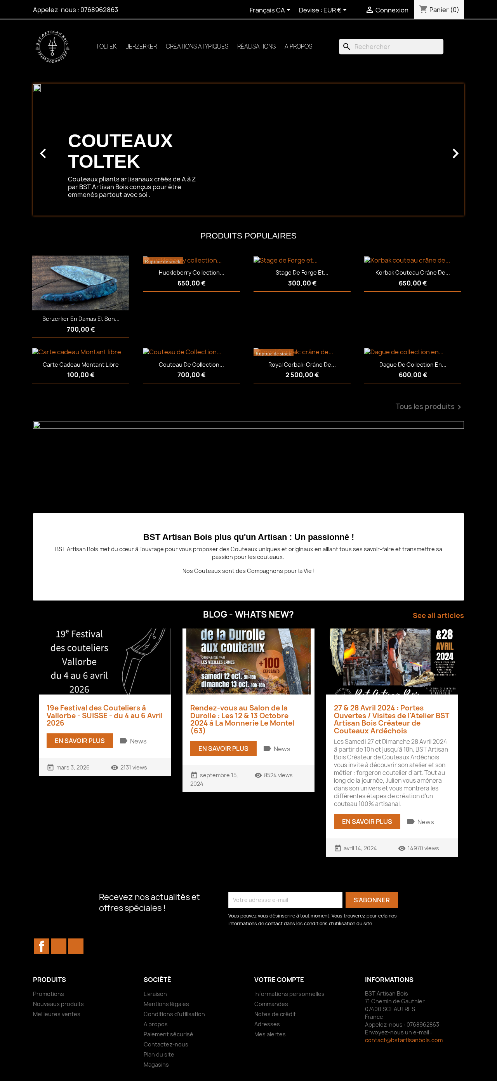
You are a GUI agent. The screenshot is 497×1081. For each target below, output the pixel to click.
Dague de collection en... (413, 364)
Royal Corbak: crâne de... (302, 364)
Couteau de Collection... (191, 364)
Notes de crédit (275, 1014)
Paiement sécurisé (168, 1034)
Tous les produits (430, 407)
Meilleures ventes (56, 1014)
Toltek (106, 46)
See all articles (438, 615)
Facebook (41, 946)
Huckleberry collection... (191, 272)
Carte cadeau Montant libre (81, 364)
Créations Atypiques (197, 46)
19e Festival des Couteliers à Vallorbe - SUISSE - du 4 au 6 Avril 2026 (105, 715)
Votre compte (279, 979)
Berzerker (141, 46)
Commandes (271, 1004)
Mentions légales (166, 1004)
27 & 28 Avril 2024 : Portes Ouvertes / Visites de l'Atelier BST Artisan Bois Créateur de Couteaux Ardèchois (391, 719)
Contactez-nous (166, 1044)
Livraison (155, 993)
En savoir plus (80, 740)
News (138, 741)
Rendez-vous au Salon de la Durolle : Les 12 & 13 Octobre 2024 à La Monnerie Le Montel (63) (242, 719)
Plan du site (159, 1054)
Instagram (75, 946)
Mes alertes (270, 1034)
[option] (248, 150)
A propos (298, 46)
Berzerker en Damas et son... (81, 318)
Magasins (156, 1064)
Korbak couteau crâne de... (412, 272)
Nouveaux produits (58, 1004)
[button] (65, 150)
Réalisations (256, 46)
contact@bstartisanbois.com (404, 1040)
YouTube (58, 946)
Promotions (48, 993)
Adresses (267, 1024)
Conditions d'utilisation (174, 1014)
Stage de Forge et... (302, 272)
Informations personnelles (289, 993)
